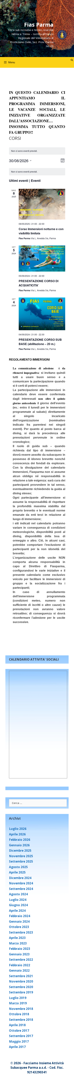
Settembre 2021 (21, 976)
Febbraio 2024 (19, 916)
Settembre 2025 (21, 861)
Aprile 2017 (17, 1047)
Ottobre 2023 (19, 927)
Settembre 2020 (21, 987)
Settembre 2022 (21, 960)
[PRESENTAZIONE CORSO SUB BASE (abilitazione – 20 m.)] (42, 313)
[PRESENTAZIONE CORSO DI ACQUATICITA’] (42, 258)
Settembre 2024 (21, 889)
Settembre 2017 (21, 1036)
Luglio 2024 (17, 900)
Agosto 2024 (18, 894)
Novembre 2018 (21, 1009)
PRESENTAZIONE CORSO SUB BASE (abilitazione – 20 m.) (40, 342)
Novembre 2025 (21, 856)
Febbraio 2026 (19, 840)
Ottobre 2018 (19, 1014)
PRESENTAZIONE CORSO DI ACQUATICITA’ (38, 283)
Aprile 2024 (17, 911)
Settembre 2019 (21, 992)
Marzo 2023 (18, 943)
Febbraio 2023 (19, 949)
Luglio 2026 (17, 829)
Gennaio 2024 (19, 921)
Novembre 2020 (21, 981)
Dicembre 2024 (20, 878)
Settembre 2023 (21, 932)
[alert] (37, 171)
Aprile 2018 (17, 1025)
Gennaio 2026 (19, 845)
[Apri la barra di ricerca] (72, 60)
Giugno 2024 (18, 905)
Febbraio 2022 (19, 965)
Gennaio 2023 (19, 954)
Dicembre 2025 (20, 850)
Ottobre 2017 (19, 1030)
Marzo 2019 (18, 1003)
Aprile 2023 (17, 938)
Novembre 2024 (21, 883)
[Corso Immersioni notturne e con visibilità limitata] (42, 204)
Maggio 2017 (19, 1041)
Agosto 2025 (18, 867)
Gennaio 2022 (19, 970)
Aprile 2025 (17, 872)
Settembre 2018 (21, 1020)
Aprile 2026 (17, 834)
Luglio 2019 (17, 998)
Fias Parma (39, 24)
